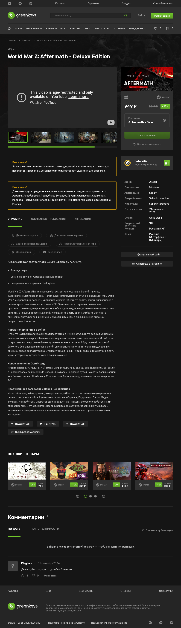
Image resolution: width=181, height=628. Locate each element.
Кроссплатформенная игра (80, 243)
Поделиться (22, 423)
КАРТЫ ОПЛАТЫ (56, 28)
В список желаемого (149, 144)
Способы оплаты (163, 3)
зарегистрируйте (75, 546)
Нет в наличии (147, 135)
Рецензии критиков (144, 165)
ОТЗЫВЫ (119, 28)
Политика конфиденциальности (66, 623)
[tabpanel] (90, 478)
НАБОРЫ (75, 28)
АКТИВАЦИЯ (83, 219)
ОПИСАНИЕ (15, 219)
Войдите (52, 546)
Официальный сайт (149, 254)
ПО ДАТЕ (14, 528)
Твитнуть (50, 423)
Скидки (126, 3)
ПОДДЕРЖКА (137, 28)
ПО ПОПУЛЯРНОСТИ (45, 528)
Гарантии (93, 3)
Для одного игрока (27, 235)
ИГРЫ (18, 28)
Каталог (60, 3)
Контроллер (55, 252)
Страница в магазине (149, 263)
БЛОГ (87, 28)
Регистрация (162, 15)
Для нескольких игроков (68, 235)
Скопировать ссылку (27, 432)
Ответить (50, 576)
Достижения (23, 252)
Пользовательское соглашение (109, 623)
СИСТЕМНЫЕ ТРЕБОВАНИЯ (48, 219)
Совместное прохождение (32, 243)
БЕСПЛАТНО (102, 28)
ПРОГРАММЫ (34, 28)
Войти (141, 15)
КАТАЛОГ (13, 591)
